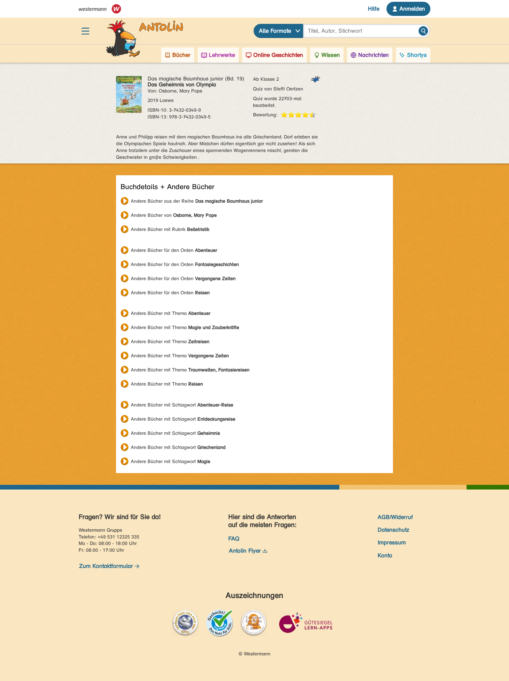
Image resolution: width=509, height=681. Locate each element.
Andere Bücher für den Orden (174, 250)
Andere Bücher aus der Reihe (197, 201)
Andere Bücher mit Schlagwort (182, 405)
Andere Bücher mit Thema (170, 313)
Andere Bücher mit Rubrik (170, 229)
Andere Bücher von (174, 215)
